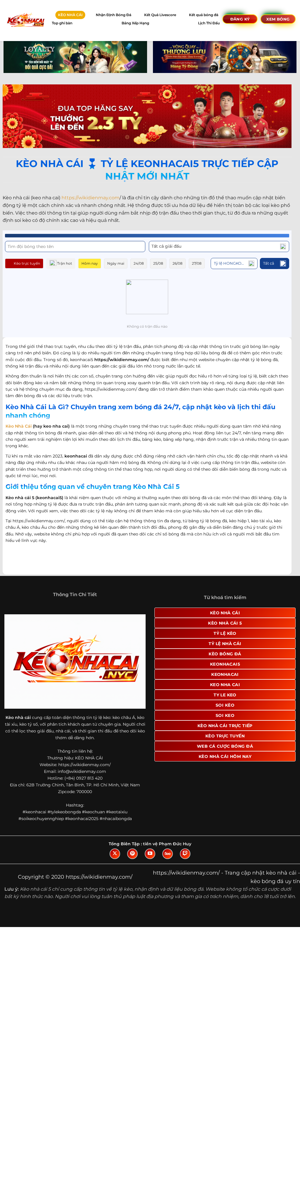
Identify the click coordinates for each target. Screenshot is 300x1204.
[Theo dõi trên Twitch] (185, 853)
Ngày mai (115, 263)
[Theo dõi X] (115, 853)
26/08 (178, 263)
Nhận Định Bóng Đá (113, 15)
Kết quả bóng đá (203, 15)
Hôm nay (89, 263)
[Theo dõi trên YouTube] (150, 853)
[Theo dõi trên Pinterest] (132, 853)
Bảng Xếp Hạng (135, 23)
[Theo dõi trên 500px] (167, 853)
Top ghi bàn (62, 23)
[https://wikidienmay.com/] (25, 20)
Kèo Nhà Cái (19, 426)
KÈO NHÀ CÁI (70, 15)
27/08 (197, 263)
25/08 (158, 263)
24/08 (139, 263)
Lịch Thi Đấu (209, 23)
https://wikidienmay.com (91, 197)
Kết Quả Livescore (160, 15)
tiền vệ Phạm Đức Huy (167, 843)
